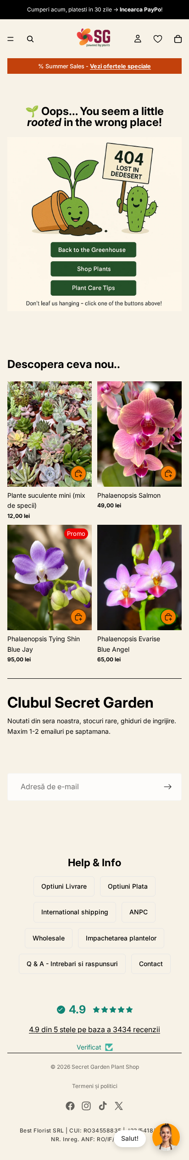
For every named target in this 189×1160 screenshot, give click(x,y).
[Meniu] (10, 38)
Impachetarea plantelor (121, 938)
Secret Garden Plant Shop (105, 1066)
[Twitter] (118, 1105)
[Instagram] (86, 1105)
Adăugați (86, 473)
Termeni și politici (94, 1086)
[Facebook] (70, 1105)
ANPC (138, 912)
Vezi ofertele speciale (120, 66)
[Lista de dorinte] (158, 39)
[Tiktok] (102, 1105)
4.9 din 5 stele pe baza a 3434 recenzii (94, 1029)
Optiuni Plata (128, 886)
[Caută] (30, 39)
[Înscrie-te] (168, 787)
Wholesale (49, 938)
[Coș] (178, 39)
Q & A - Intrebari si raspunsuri (72, 964)
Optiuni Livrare (64, 886)
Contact (151, 964)
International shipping (74, 912)
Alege (176, 473)
